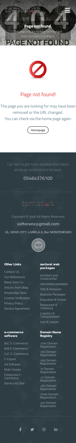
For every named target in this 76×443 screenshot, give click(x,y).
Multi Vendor (12, 369)
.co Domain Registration (48, 379)
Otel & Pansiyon (50, 289)
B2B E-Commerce (16, 348)
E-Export (10, 359)
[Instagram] (44, 429)
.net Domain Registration (48, 353)
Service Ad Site (14, 383)
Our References (14, 277)
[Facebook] (20, 429)
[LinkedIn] (55, 429)
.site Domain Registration (48, 387)
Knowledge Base (15, 292)
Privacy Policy (13, 303)
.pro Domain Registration (48, 404)
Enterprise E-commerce (13, 376)
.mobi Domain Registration (49, 396)
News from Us (13, 282)
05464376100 (38, 178)
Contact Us (11, 271)
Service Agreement (17, 308)
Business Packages (52, 294)
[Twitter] (32, 429)
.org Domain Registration (48, 362)
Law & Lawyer (49, 322)
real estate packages (54, 284)
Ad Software (12, 364)
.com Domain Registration (49, 345)
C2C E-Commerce (16, 353)
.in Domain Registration (48, 370)
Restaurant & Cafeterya (48, 306)
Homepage (38, 130)
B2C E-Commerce (16, 343)
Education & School (53, 299)
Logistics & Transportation (49, 315)
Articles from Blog (16, 287)
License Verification (17, 298)
